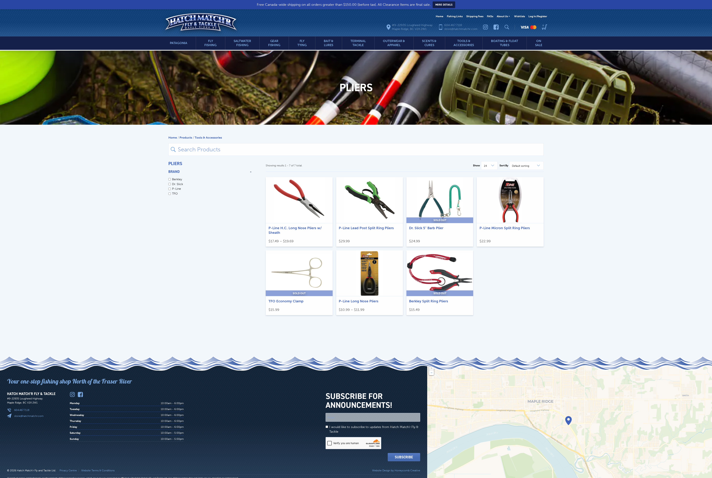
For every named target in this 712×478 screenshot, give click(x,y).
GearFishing (274, 43)
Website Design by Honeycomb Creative (396, 470)
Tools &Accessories (464, 43)
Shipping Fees (474, 16)
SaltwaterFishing (242, 43)
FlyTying (302, 43)
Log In (537, 16)
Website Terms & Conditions (98, 470)
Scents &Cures (429, 43)
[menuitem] (439, 16)
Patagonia (178, 43)
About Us (502, 16)
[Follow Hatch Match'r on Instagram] (485, 27)
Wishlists (519, 16)
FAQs (490, 16)
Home (439, 16)
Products (185, 137)
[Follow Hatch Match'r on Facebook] (496, 27)
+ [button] (432, 368)
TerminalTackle (358, 43)
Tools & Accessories (208, 137)
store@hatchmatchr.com (29, 416)
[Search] (507, 27)
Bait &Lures (328, 43)
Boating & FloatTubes (504, 43)
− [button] (432, 373)
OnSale (538, 43)
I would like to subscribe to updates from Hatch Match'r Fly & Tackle (373, 429)
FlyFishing (210, 43)
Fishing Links (455, 16)
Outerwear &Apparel (394, 43)
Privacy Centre (68, 470)
